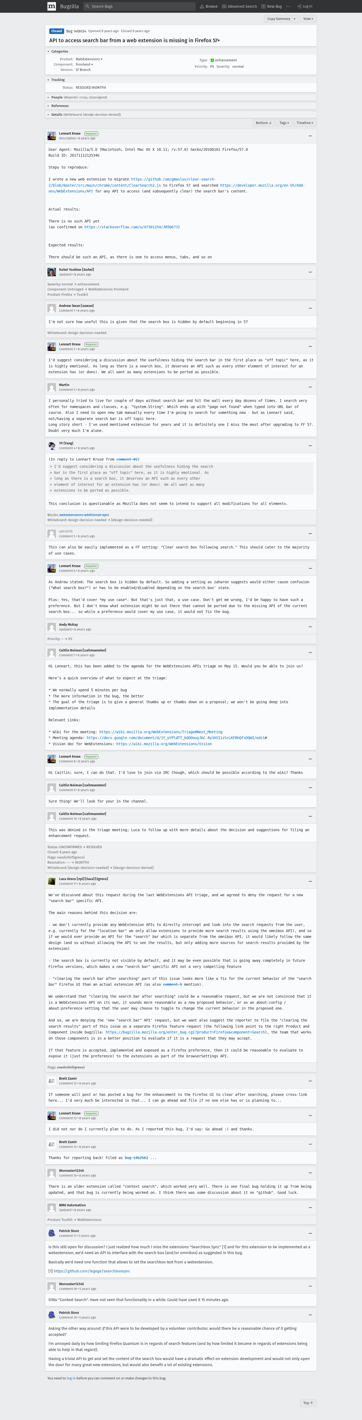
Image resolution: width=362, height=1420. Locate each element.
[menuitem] (209, 6)
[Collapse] (310, 136)
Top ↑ (308, 1403)
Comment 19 (68, 1317)
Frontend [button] (84, 64)
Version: (66, 70)
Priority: (201, 66)
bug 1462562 (136, 1158)
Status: (68, 87)
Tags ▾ (284, 123)
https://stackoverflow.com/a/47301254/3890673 (131, 227)
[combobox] (139, 6)
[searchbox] (139, 6)
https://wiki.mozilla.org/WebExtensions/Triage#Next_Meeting (160, 732)
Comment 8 (67, 761)
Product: (66, 59)
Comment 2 (67, 349)
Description (67, 138)
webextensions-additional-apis (84, 515)
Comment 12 (68, 1083)
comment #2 (127, 459)
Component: (63, 64)
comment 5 (172, 984)
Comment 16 (68, 1175)
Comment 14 (68, 1147)
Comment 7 (67, 655)
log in (71, 1378)
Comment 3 (67, 390)
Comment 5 (67, 536)
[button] (304, 6)
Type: (204, 60)
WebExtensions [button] (89, 59)
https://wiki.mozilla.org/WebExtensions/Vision (164, 744)
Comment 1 (67, 310)
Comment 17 (67, 1236)
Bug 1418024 (76, 31)
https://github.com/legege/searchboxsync (92, 1271)
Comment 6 (67, 571)
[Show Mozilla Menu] (51, 6)
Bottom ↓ (264, 123)
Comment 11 (67, 884)
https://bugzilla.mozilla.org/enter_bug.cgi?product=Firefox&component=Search (185, 1032)
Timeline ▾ (305, 123)
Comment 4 (67, 448)
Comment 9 (67, 790)
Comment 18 (68, 1289)
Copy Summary (278, 19)
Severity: (223, 66)
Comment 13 (68, 1118)
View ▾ (308, 19)
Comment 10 (68, 819)
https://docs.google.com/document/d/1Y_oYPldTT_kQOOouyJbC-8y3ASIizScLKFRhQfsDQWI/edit (176, 738)
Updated (65, 274)
